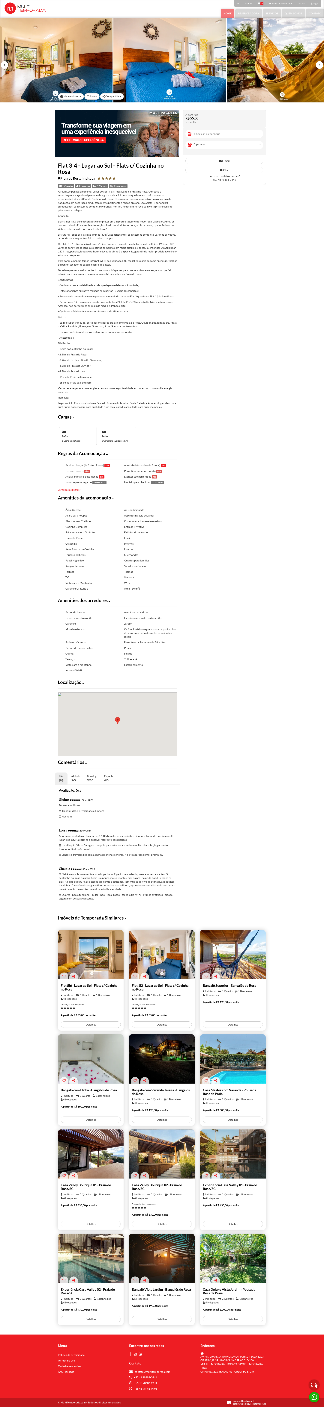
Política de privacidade (71, 1354)
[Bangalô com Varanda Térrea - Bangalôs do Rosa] (162, 1059)
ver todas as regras (69, 489)
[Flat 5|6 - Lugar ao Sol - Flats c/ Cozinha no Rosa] (91, 954)
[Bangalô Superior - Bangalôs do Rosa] (233, 954)
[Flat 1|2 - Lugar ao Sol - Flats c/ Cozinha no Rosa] (162, 954)
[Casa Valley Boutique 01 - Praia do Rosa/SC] (91, 1154)
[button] (319, 65)
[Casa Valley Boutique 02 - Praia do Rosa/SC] (162, 1154)
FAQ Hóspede (66, 1371)
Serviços (272, 13)
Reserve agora (248, 13)
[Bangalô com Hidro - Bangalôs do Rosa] (91, 1059)
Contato (315, 13)
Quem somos (293, 13)
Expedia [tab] (108, 778)
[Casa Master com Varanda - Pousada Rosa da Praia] (233, 1059)
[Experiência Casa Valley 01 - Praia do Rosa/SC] (233, 1154)
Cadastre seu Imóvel (69, 1366)
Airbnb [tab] (75, 778)
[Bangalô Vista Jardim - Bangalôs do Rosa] (162, 1258)
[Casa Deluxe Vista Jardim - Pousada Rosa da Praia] (233, 1258)
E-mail (226, 160)
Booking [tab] (92, 778)
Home (228, 13)
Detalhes (91, 1024)
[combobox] (228, 145)
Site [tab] (61, 778)
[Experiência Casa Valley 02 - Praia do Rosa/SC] (91, 1258)
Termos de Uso (66, 1360)
